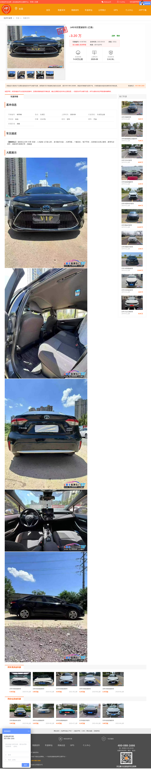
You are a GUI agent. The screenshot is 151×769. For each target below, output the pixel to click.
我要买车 (61, 10)
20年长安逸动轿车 (127, 290)
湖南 (18, 124)
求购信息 (61, 745)
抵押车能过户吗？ (67, 731)
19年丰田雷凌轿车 (85, 689)
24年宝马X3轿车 (127, 160)
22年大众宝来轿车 (127, 311)
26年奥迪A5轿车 (127, 225)
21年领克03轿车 (84, 720)
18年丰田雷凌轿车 (108, 689)
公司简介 (102, 10)
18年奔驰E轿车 (126, 117)
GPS (116, 10)
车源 (17, 18)
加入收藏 (76, 45)
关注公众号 (107, 2)
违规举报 (97, 731)
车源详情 (14, 97)
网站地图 (89, 731)
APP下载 (143, 10)
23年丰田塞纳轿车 (127, 268)
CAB (83, 731)
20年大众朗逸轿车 (38, 720)
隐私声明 (77, 731)
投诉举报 (83, 45)
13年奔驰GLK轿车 (127, 247)
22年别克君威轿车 (108, 720)
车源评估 (88, 10)
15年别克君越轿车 (127, 182)
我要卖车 (75, 10)
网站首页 (56, 731)
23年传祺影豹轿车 (62, 720)
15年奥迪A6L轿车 (15, 720)
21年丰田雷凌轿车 (62, 689)
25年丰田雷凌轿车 (15, 689)
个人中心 (122, 2)
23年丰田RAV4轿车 (128, 203)
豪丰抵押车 (98, 45)
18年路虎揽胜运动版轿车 (129, 139)
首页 (48, 10)
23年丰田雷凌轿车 (38, 689)
